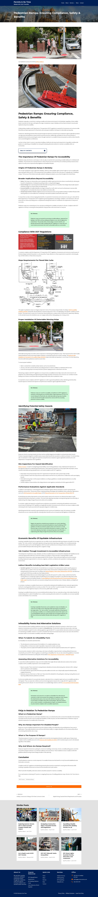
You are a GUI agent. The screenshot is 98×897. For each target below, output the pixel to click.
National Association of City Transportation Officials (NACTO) (59, 493)
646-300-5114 (77, 881)
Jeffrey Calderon (40, 61)
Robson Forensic (22, 466)
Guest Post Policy (80, 893)
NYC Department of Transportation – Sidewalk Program (61, 654)
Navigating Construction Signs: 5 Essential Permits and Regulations (48, 825)
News (77, 3)
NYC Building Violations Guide (33, 882)
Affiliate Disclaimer (70, 893)
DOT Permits (53, 10)
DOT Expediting (60, 879)
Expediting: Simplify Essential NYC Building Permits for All (70, 825)
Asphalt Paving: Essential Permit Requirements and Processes (67, 795)
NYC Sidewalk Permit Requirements (32, 878)
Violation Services (61, 875)
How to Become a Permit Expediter (33, 886)
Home (62, 3)
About (67, 3)
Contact (82, 3)
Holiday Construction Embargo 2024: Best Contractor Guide (31, 795)
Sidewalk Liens (60, 882)
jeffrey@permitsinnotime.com (80, 879)
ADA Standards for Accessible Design (32, 493)
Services (44, 879)
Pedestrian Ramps (46, 10)
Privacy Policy (61, 893)
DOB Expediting (60, 877)
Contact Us (49, 786)
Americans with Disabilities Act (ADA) (48, 740)
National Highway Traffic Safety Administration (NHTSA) (58, 571)
